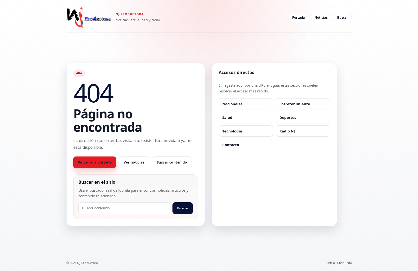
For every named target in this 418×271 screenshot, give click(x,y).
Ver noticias (134, 162)
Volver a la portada (95, 162)
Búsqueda (344, 263)
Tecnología (232, 131)
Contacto (230, 144)
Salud (227, 117)
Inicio (331, 263)
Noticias (321, 17)
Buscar (342, 17)
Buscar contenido (172, 162)
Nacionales (232, 103)
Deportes (287, 117)
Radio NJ (287, 131)
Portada (298, 17)
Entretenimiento (294, 103)
